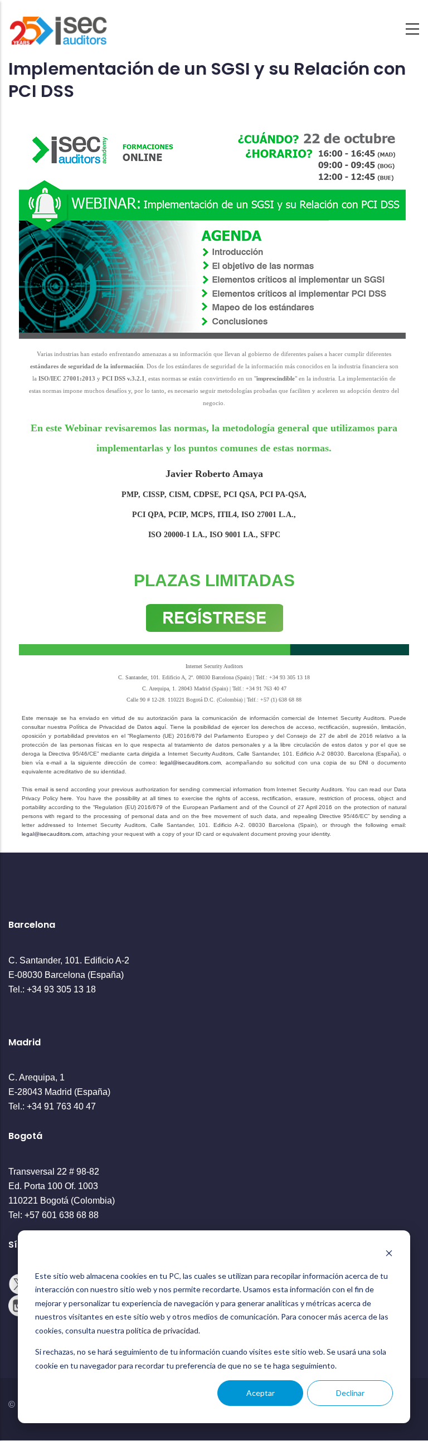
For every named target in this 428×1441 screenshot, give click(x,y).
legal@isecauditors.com (190, 763)
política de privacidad (162, 1330)
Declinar (350, 1393)
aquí (160, 727)
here (66, 798)
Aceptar (260, 1393)
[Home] (58, 26)
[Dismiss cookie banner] (389, 1255)
